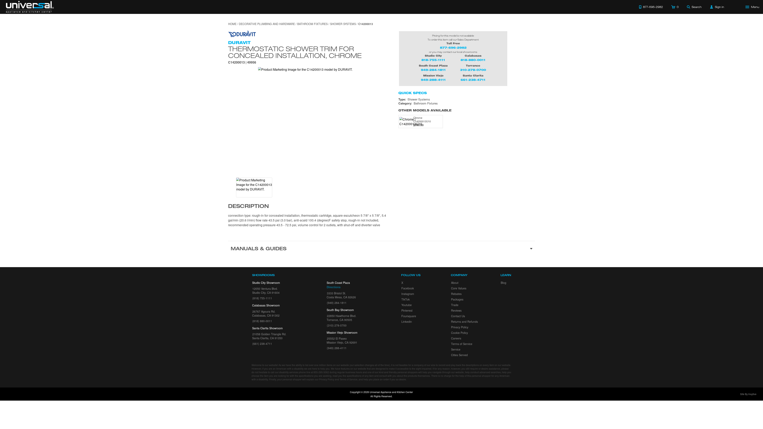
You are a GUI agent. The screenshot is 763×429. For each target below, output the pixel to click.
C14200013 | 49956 (242, 63)
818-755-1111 (433, 60)
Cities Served (459, 355)
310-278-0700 (473, 70)
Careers (456, 338)
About (454, 283)
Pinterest (406, 310)
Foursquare (408, 316)
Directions (334, 287)
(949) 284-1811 (337, 303)
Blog (503, 283)
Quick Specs (412, 93)
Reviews (456, 310)
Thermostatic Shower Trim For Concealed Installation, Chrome (295, 52)
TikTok (405, 299)
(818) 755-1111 (262, 298)
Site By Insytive (748, 394)
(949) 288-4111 (337, 348)
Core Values (458, 288)
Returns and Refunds (464, 322)
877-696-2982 (453, 47)
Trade (454, 305)
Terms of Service (461, 344)
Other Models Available (424, 110)
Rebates (456, 294)
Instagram (407, 294)
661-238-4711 (473, 80)
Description (248, 206)
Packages (457, 299)
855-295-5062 (321, 372)
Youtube (406, 305)
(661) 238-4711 (262, 344)
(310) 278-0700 (337, 325)
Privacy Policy (459, 327)
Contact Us (458, 316)
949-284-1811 (433, 70)
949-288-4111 (433, 80)
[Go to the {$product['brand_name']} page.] (242, 33)
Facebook (407, 288)
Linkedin (406, 322)
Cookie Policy (459, 333)
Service (455, 349)
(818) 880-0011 (262, 321)
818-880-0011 (473, 60)
